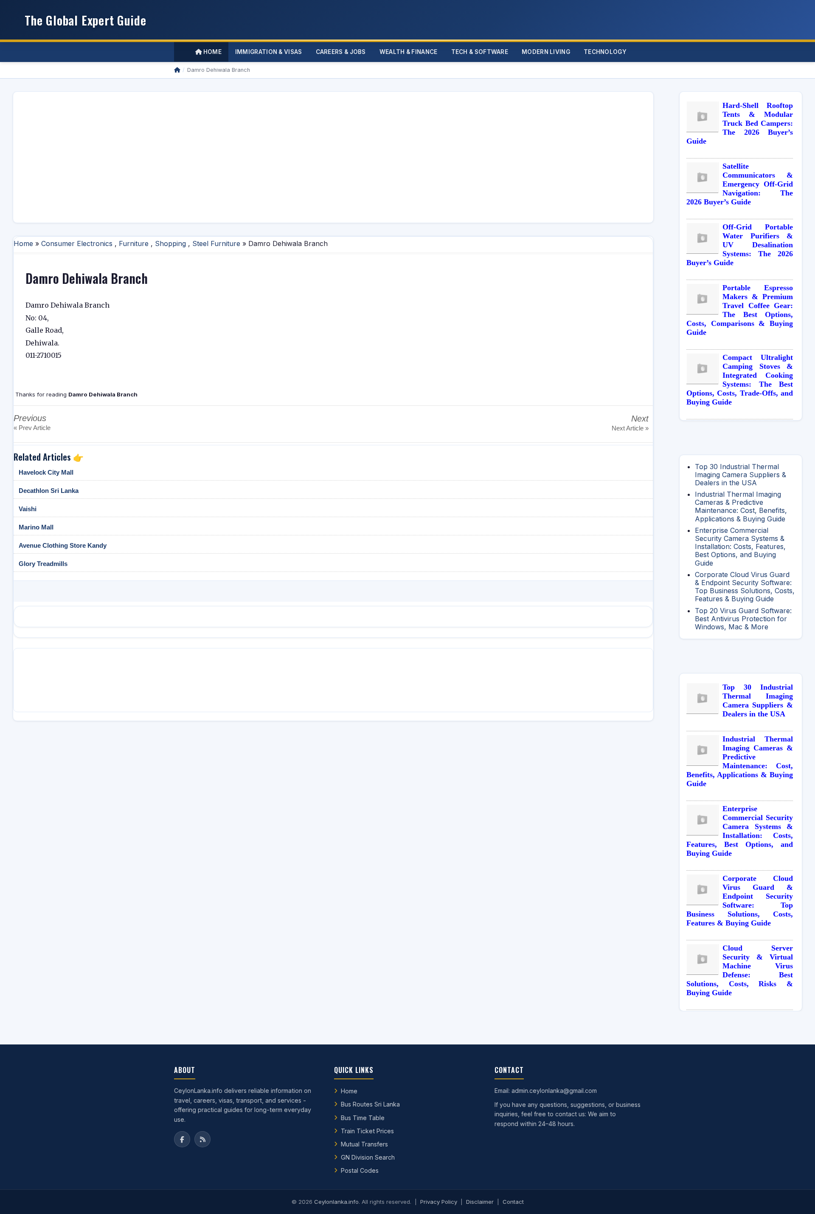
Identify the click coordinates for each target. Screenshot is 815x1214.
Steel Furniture (216, 243)
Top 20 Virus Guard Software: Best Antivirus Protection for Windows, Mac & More (743, 618)
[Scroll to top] (795, 1197)
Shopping (170, 243)
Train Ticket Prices (367, 1131)
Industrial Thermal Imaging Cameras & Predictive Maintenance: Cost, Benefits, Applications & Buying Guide (741, 506)
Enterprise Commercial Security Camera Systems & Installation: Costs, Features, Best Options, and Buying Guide (740, 546)
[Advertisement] (274, 157)
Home (212, 51)
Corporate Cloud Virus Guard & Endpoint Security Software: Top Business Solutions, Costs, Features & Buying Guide (745, 586)
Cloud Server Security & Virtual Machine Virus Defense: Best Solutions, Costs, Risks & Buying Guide (739, 970)
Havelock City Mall (46, 472)
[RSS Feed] (202, 1139)
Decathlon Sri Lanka (49, 490)
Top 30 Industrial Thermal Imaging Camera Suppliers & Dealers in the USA (740, 474)
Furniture (134, 243)
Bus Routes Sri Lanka (370, 1104)
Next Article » (630, 428)
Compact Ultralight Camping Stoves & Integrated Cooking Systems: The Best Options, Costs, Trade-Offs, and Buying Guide (739, 379)
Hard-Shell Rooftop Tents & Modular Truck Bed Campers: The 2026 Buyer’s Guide (739, 123)
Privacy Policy (438, 1201)
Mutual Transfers (364, 1144)
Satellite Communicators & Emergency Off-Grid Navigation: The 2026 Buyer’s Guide (739, 184)
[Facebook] (182, 1139)
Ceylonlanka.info (336, 1201)
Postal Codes (360, 1170)
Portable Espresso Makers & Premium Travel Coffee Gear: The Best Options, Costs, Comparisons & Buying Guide (739, 310)
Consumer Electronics (76, 243)
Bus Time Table (363, 1117)
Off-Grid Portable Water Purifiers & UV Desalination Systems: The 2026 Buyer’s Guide (739, 245)
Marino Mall (36, 527)
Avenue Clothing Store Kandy (63, 545)
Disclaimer (480, 1201)
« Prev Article (32, 427)
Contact (513, 1201)
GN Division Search (368, 1157)
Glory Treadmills (43, 563)
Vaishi (28, 508)
